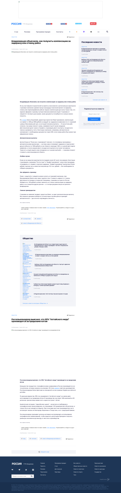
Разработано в (103, 479)
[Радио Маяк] (93, 25)
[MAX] (84, 32)
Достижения (58, 469)
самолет (39, 218)
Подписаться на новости (94, 109)
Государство (98, 472)
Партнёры (57, 472)
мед (24, 438)
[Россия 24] (64, 24)
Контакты (59, 32)
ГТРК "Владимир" (51, 207)
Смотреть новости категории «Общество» (34, 303)
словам (24, 120)
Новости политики (79, 469)
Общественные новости (80, 466)
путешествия (27, 218)
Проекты (42, 466)
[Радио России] (78, 24)
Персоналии (43, 472)
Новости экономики (100, 466)
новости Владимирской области (32, 223)
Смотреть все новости (99, 100)
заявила (56, 388)
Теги (75, 475)
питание (33, 438)
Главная (42, 463)
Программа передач (43, 32)
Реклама (27, 32)
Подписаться (94, 119)
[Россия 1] (49, 24)
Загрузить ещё (45, 452)
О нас (16, 32)
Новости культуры (100, 469)
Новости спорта (78, 472)
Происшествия (99, 463)
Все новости (77, 463)
